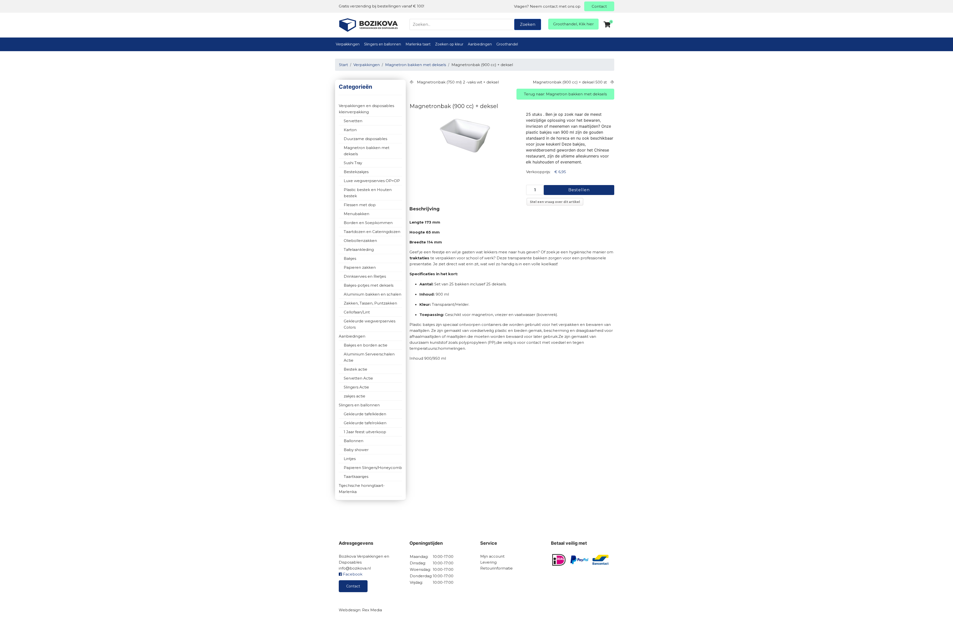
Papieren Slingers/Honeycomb (373, 467)
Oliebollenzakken (360, 240)
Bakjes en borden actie (365, 345)
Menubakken (356, 213)
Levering (488, 562)
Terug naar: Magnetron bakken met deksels (565, 94)
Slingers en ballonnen (382, 44)
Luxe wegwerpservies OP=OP (372, 180)
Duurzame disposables (365, 138)
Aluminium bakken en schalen (372, 294)
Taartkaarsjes (356, 476)
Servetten (353, 120)
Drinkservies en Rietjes (365, 276)
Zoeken (527, 24)
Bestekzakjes (356, 171)
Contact (599, 6)
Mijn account (492, 556)
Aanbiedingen (480, 44)
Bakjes (350, 258)
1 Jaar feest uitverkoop (365, 431)
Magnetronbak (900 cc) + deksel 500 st (570, 82)
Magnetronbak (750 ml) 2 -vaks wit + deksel (458, 82)
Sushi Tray (353, 162)
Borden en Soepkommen (368, 222)
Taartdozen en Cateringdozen (372, 231)
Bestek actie (355, 369)
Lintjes (350, 458)
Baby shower (356, 449)
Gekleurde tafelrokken (365, 423)
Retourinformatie (496, 568)
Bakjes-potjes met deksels (368, 285)
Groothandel (507, 44)
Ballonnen (353, 440)
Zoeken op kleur (449, 44)
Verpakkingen (348, 44)
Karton (350, 129)
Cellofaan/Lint (357, 312)
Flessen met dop (360, 204)
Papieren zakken (360, 267)
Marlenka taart (418, 44)
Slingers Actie (356, 387)
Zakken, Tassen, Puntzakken (370, 303)
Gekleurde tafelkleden (365, 414)
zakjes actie (354, 396)
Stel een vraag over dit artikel (555, 202)
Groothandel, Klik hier (573, 24)
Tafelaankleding (359, 249)
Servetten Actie (358, 378)
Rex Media (372, 610)
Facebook (352, 574)
